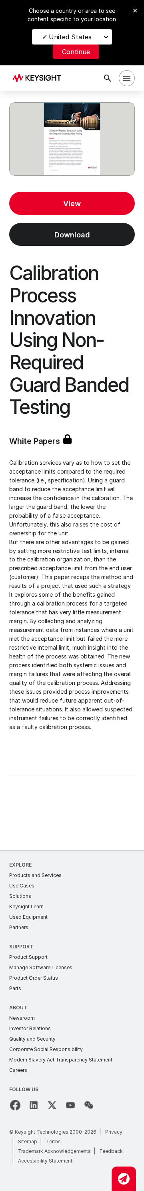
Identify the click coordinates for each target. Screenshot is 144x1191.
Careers (18, 1070)
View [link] (72, 203)
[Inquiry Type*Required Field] (124, 1179)
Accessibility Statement (45, 1161)
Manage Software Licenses (40, 967)
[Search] (107, 78)
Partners (18, 927)
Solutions (20, 896)
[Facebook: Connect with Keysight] (15, 1105)
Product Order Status (33, 978)
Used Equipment (28, 917)
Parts (15, 988)
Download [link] (72, 235)
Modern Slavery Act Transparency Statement (60, 1060)
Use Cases (21, 886)
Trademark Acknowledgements (54, 1151)
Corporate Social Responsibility (46, 1049)
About (18, 1008)
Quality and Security (32, 1039)
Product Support (28, 957)
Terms (53, 1141)
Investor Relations (30, 1028)
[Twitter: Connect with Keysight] (52, 1105)
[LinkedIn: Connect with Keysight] (34, 1105)
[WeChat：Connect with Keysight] (89, 1105)
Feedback (111, 1151)
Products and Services (35, 875)
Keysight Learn (26, 906)
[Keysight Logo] (39, 78)
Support (21, 947)
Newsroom (22, 1018)
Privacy (113, 1132)
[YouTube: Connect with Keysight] (70, 1105)
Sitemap (27, 1141)
